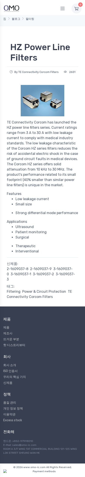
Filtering (13, 291)
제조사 (7, 333)
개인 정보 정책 (13, 408)
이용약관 (9, 414)
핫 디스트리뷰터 (14, 345)
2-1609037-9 (41, 269)
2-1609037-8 (17, 269)
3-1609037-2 (43, 274)
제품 (6, 327)
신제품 (7, 383)
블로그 (16, 18)
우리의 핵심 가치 (14, 377)
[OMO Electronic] (11, 8)
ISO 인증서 (10, 371)
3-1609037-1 (21, 274)
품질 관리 (9, 402)
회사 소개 (9, 365)
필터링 (30, 18)
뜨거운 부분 (11, 339)
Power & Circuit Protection (44, 291)
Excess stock (12, 420)
